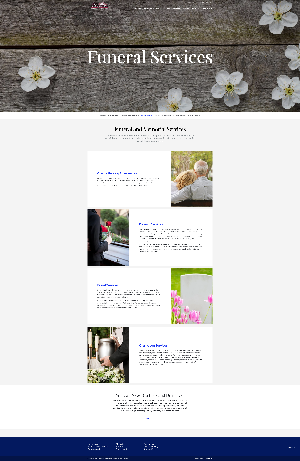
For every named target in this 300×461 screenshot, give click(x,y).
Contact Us (149, 449)
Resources (149, 444)
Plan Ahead (121, 449)
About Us (120, 444)
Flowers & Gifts (94, 449)
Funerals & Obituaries (98, 446)
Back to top (291, 447)
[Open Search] (298, 2)
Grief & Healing (151, 446)
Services (120, 446)
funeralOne (208, 458)
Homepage (93, 444)
